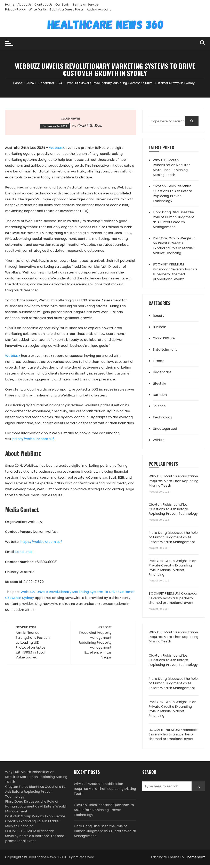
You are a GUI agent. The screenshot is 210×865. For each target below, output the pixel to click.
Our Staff (62, 4)
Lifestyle (159, 383)
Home (10, 4)
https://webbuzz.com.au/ (41, 541)
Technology (162, 417)
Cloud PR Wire (89, 125)
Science (159, 406)
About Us (24, 4)
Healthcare (162, 372)
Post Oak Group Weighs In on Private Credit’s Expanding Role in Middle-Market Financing (174, 245)
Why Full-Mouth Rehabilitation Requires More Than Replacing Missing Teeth (171, 167)
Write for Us (38, 9)
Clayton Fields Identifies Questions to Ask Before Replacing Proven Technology (172, 193)
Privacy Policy (15, 9)
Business (160, 327)
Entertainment (165, 349)
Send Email (24, 551)
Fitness (158, 360)
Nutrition (160, 394)
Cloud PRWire (71, 119)
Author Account (99, 9)
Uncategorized (165, 428)
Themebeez (195, 857)
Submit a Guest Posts (67, 9)
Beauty (158, 315)
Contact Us (43, 4)
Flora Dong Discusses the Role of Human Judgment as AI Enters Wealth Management (173, 219)
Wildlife (158, 440)
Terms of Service (86, 4)
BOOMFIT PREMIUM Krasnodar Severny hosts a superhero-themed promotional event (175, 271)
